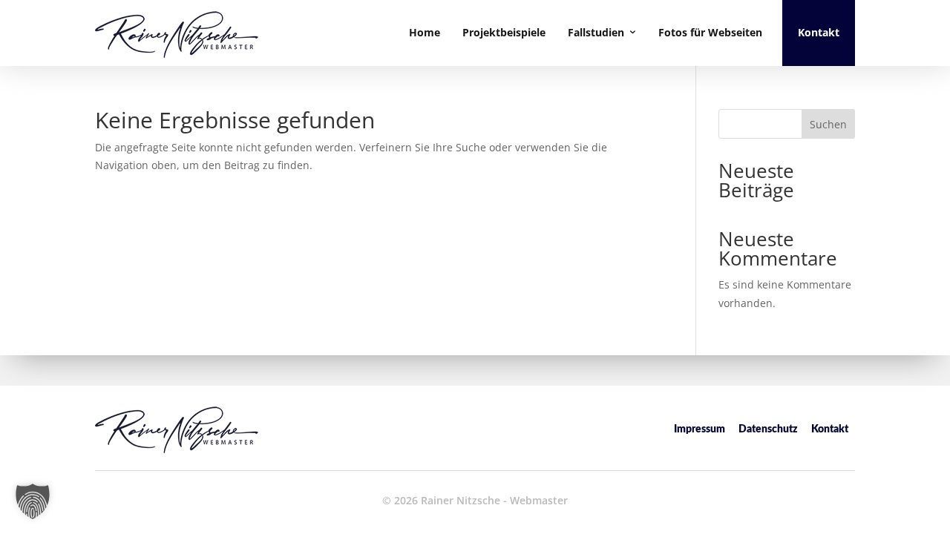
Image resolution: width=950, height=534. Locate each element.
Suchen (828, 124)
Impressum (699, 429)
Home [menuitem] (424, 32)
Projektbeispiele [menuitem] (504, 32)
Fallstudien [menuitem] (596, 32)
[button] (32, 501)
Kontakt (829, 429)
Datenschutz (768, 429)
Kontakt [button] (818, 32)
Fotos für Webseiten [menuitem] (710, 32)
